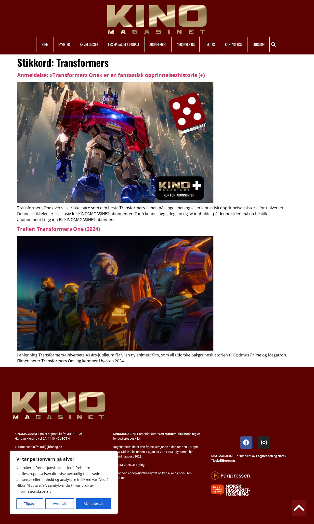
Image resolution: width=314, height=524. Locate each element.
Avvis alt (59, 503)
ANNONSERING (186, 44)
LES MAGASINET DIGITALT (123, 44)
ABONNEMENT (158, 44)
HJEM (45, 44)
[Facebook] (246, 442)
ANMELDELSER (89, 44)
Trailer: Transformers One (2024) (58, 228)
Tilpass (30, 503)
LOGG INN (258, 44)
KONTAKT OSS (234, 44)
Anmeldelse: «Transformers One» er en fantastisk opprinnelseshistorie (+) (111, 75)
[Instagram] (264, 442)
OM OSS (210, 44)
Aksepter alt (94, 503)
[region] (64, 482)
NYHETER (64, 44)
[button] (274, 44)
